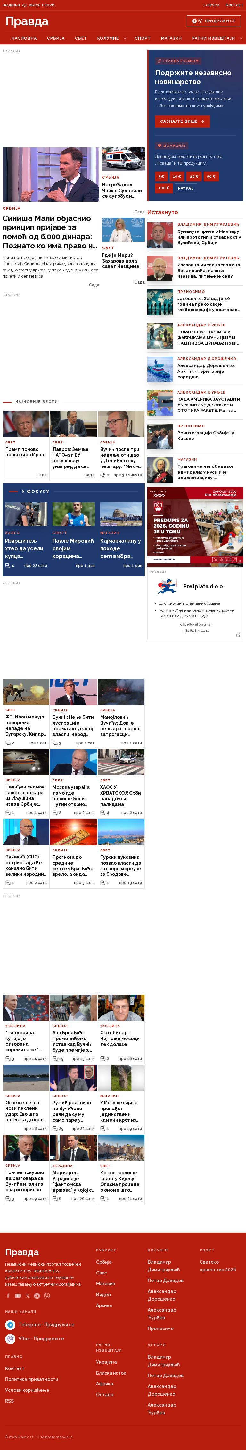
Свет (81, 38)
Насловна (24, 38)
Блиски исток (111, 1373)
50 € (211, 176)
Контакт (234, 5)
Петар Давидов (166, 1280)
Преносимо (161, 1328)
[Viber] (47, 1296)
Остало (104, 1394)
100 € (163, 188)
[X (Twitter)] (27, 1295)
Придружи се (220, 21)
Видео (103, 1294)
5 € (161, 176)
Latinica (211, 5)
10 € (177, 176)
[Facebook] (8, 1296)
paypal (186, 188)
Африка (104, 1383)
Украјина (106, 1362)
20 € (194, 176)
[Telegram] (37, 1296)
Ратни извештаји (213, 38)
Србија (56, 38)
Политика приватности (31, 1379)
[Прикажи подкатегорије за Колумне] (125, 38)
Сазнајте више (179, 121)
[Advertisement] (74, 100)
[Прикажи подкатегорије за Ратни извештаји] (241, 38)
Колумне (108, 38)
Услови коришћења (27, 1390)
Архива (104, 1305)
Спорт (143, 38)
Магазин (171, 38)
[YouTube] (18, 1296)
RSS (9, 1401)
